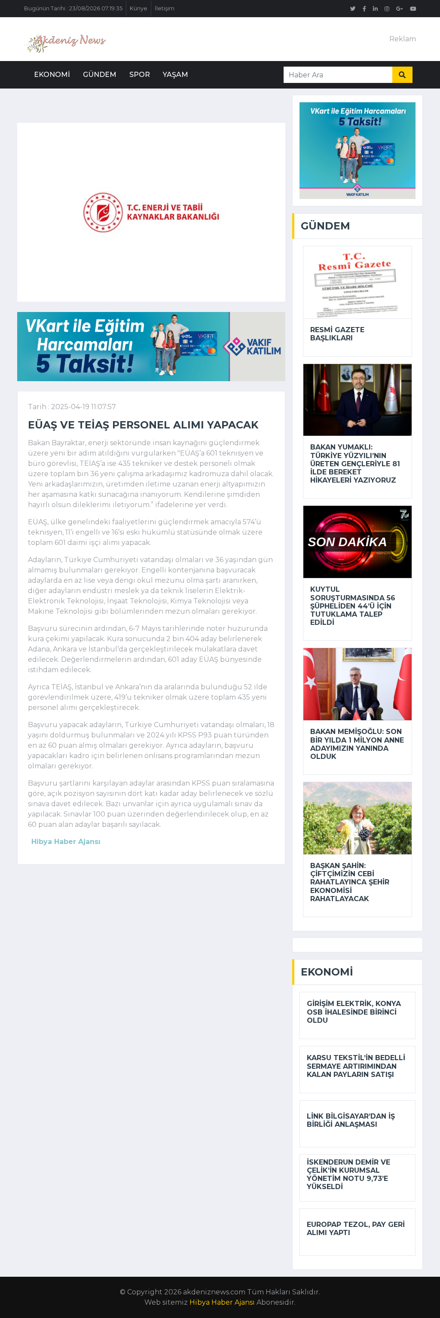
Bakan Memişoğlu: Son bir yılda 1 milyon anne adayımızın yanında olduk (357, 744)
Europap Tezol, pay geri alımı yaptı (356, 1228)
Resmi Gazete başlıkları (337, 334)
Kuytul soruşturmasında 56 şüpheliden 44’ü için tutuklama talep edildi (352, 606)
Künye (138, 8)
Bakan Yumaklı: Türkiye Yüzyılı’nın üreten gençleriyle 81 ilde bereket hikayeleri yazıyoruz (355, 463)
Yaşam (175, 74)
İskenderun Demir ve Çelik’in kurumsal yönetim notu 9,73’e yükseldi (348, 1174)
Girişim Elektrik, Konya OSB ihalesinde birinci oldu (354, 1012)
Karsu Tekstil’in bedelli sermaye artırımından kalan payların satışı (356, 1066)
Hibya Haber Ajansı (222, 1302)
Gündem (99, 74)
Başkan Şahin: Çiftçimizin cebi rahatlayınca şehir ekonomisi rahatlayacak (349, 882)
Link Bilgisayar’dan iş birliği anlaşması (351, 1120)
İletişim (164, 8)
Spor (139, 74)
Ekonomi (52, 74)
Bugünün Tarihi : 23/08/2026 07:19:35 (73, 8)
